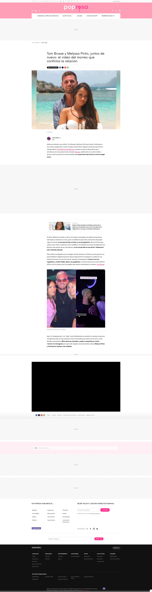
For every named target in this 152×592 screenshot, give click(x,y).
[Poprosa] (76, 8)
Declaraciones (51, 513)
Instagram (119, 11)
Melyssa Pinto (91, 415)
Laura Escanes (51, 520)
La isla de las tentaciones (71, 415)
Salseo (79, 16)
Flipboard (65, 67)
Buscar (39, 11)
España (54, 415)
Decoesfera (100, 559)
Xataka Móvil (35, 559)
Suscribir (105, 510)
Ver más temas (36, 528)
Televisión (59, 415)
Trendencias (100, 556)
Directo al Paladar (75, 556)
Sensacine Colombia (63, 579)
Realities (34, 510)
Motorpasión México (89, 576)
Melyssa (77, 152)
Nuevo (36, 11)
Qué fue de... (68, 16)
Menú (32, 11)
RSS (97, 528)
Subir (115, 548)
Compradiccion (100, 561)
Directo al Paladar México (75, 577)
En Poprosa (74, 223)
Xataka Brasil (35, 579)
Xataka (33, 556)
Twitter (116, 11)
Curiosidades (35, 513)
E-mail (68, 67)
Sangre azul (50, 510)
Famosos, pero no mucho (48, 16)
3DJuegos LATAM (49, 576)
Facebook (113, 11)
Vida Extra (47, 559)
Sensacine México (62, 576)
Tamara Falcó (51, 517)
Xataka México (35, 576)
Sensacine (60, 556)
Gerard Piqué (66, 517)
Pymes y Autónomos (115, 559)
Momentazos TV (108, 16)
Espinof (60, 559)
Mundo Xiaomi (35, 566)
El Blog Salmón (113, 556)
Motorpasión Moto (88, 559)
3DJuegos (47, 556)
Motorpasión (87, 556)
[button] (56, 138)
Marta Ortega (44, 42)
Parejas (64, 513)
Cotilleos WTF (92, 16)
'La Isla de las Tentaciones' (66, 149)
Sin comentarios (53, 67)
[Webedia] (36, 547)
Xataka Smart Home (36, 564)
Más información (86, 590)
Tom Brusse (100, 264)
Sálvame (34, 520)
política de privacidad (95, 513)
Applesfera (34, 561)
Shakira (34, 517)
